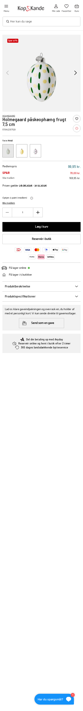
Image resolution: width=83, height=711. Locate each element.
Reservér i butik (41, 238)
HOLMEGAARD (8, 116)
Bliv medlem (8, 203)
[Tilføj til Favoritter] (77, 119)
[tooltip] (76, 128)
